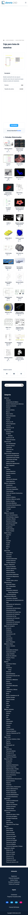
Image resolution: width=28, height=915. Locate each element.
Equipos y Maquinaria (9, 564)
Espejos (8, 719)
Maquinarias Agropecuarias (12, 463)
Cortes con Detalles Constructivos (14, 493)
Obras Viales (7, 737)
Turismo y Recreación (11, 792)
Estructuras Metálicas (11, 503)
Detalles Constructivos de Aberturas (15, 404)
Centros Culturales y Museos (13, 773)
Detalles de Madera (11, 497)
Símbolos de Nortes (11, 806)
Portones (8, 418)
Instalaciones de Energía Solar (13, 612)
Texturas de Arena (10, 834)
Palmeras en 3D (10, 858)
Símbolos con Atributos (11, 804)
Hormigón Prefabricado (11, 818)
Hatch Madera (9, 828)
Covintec (8, 812)
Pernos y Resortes (10, 525)
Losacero (8, 820)
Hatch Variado (9, 830)
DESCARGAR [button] (14, 125)
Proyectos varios (8, 759)
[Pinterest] (21, 374)
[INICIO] (3, 40)
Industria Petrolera (10, 572)
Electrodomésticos (10, 673)
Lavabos (8, 727)
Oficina (8, 701)
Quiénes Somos (14, 880)
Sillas (7, 703)
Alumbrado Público (10, 584)
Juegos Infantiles (10, 654)
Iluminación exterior (11, 652)
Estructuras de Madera (11, 816)
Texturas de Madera (11, 844)
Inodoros (8, 725)
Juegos (8, 687)
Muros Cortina (9, 414)
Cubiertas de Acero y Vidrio (12, 814)
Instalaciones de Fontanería (13, 614)
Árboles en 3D (9, 850)
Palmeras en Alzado (11, 860)
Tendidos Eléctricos (11, 562)
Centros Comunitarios (11, 771)
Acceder (19, 130)
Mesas (7, 693)
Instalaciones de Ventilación (13, 622)
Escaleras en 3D (10, 437)
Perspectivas (9, 527)
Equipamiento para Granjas (12, 457)
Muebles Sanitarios (9, 709)
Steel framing (9, 822)
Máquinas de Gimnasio (11, 479)
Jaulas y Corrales (10, 461)
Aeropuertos (9, 761)
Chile (7, 539)
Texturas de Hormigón (11, 840)
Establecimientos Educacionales (14, 778)
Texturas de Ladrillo (11, 842)
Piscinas (8, 660)
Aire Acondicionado (11, 443)
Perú (7, 548)
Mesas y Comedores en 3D (12, 695)
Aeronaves (8, 628)
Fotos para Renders (11, 751)
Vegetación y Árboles (9, 848)
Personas (6, 747)
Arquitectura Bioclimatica (12, 765)
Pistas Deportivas (10, 481)
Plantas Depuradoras (13, 592)
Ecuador (8, 543)
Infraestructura (7, 582)
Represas (8, 743)
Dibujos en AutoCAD (9, 513)
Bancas (8, 648)
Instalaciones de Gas (11, 616)
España (8, 544)
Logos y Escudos (10, 802)
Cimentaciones (9, 491)
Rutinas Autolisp (10, 529)
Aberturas (6, 398)
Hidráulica (8, 588)
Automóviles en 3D (10, 634)
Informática (9, 683)
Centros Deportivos (10, 471)
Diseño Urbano (7, 533)
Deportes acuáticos (10, 473)
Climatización (7, 441)
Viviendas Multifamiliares (12, 794)
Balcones (8, 400)
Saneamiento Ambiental (12, 590)
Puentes (8, 741)
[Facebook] (6, 374)
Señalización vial (10, 745)
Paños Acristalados (10, 416)
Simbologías (7, 798)
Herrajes (8, 408)
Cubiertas (8, 495)
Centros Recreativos (11, 775)
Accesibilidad (7, 429)
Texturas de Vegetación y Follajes (14, 846)
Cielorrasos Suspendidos (12, 489)
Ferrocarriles (9, 638)
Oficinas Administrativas (12, 788)
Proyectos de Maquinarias (12, 576)
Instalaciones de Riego (11, 459)
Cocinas (8, 665)
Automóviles (9, 632)
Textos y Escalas (10, 531)
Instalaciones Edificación (10, 596)
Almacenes (8, 763)
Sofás (7, 707)
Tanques (8, 578)
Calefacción (9, 447)
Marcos (8, 412)
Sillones (8, 705)
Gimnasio (8, 477)
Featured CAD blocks (14, 907)
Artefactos (8, 711)
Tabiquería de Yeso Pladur (12, 824)
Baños (7, 715)
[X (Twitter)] (14, 374)
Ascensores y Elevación (11, 598)
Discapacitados (10, 431)
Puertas (8, 420)
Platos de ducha (10, 729)
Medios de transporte (9, 626)
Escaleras (8, 433)
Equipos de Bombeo (11, 566)
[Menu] (25, 2)
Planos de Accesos (10, 439)
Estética (8, 681)
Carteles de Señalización (12, 800)
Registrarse (14, 876)
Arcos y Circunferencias (12, 515)
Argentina (8, 535)
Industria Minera (10, 570)
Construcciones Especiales (12, 455)
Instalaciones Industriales (12, 574)
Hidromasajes (9, 721)
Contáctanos (14, 894)
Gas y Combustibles (11, 586)
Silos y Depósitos (10, 465)
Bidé (7, 717)
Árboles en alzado (10, 852)
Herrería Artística (10, 410)
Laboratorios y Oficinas (11, 689)
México (8, 546)
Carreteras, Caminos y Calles (13, 739)
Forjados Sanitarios (11, 507)
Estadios (8, 475)
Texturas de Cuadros (11, 836)
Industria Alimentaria (11, 568)
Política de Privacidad (14, 884)
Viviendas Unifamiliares (12, 796)
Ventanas (8, 425)
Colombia (8, 540)
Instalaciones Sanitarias (12, 624)
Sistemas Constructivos (10, 810)
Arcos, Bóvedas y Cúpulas (12, 517)
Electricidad (7, 550)
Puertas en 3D (9, 422)
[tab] (7, 73)
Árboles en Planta (10, 854)
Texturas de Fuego (10, 838)
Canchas (8, 469)
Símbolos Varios (10, 808)
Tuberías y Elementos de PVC (13, 733)
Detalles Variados (10, 501)
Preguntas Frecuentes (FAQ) (14, 896)
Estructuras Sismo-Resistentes (13, 505)
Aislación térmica (10, 445)
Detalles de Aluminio (11, 406)
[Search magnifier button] (22, 385)
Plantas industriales (11, 790)
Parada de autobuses (11, 656)
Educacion (8, 671)
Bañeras (8, 713)
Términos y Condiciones (14, 882)
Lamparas (8, 691)
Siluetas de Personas (11, 757)
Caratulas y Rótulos (11, 519)
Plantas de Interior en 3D (12, 862)
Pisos (7, 511)
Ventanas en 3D (10, 427)
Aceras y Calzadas (10, 646)
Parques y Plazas (10, 657)
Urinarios (8, 735)
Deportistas (9, 749)
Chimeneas (9, 451)
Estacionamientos (10, 781)
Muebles (6, 661)
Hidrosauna (9, 723)
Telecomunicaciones (11, 594)
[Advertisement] (14, 22)
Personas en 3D (10, 753)
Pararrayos (8, 556)
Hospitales (8, 784)
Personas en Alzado (11, 755)
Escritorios (8, 677)
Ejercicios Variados (10, 521)
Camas (9, 669)
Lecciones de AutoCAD (11, 523)
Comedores (9, 777)
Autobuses (8, 630)
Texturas (6, 826)
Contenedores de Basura (12, 650)
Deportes (6, 467)
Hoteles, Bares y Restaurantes (13, 786)
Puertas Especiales (10, 423)
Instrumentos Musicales (12, 685)
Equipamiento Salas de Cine (13, 675)
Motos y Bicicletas (10, 642)
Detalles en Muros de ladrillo (13, 499)
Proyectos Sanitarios (11, 731)
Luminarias (9, 554)
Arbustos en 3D (10, 856)
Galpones (8, 782)
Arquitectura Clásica (11, 664)
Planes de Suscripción (14, 878)
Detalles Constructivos (9, 483)
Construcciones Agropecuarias (11, 453)
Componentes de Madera (12, 402)
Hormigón (8, 509)
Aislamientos (9, 485)
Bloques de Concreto (11, 487)
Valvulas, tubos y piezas (12, 580)
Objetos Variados (10, 699)
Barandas (10, 435)
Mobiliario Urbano (8, 644)
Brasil (7, 537)
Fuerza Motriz (9, 552)
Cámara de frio (9, 449)
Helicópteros (9, 640)
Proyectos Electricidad (11, 558)
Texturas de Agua (10, 832)
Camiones (8, 636)
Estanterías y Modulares (12, 679)
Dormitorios (9, 667)
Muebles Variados (10, 697)
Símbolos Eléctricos (11, 560)
